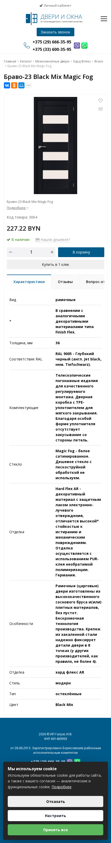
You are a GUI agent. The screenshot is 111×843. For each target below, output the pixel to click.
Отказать (55, 801)
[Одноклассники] (14, 85)
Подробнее (62, 786)
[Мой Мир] (21, 85)
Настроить (55, 815)
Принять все (55, 829)
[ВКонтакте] (7, 85)
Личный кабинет (57, 5)
